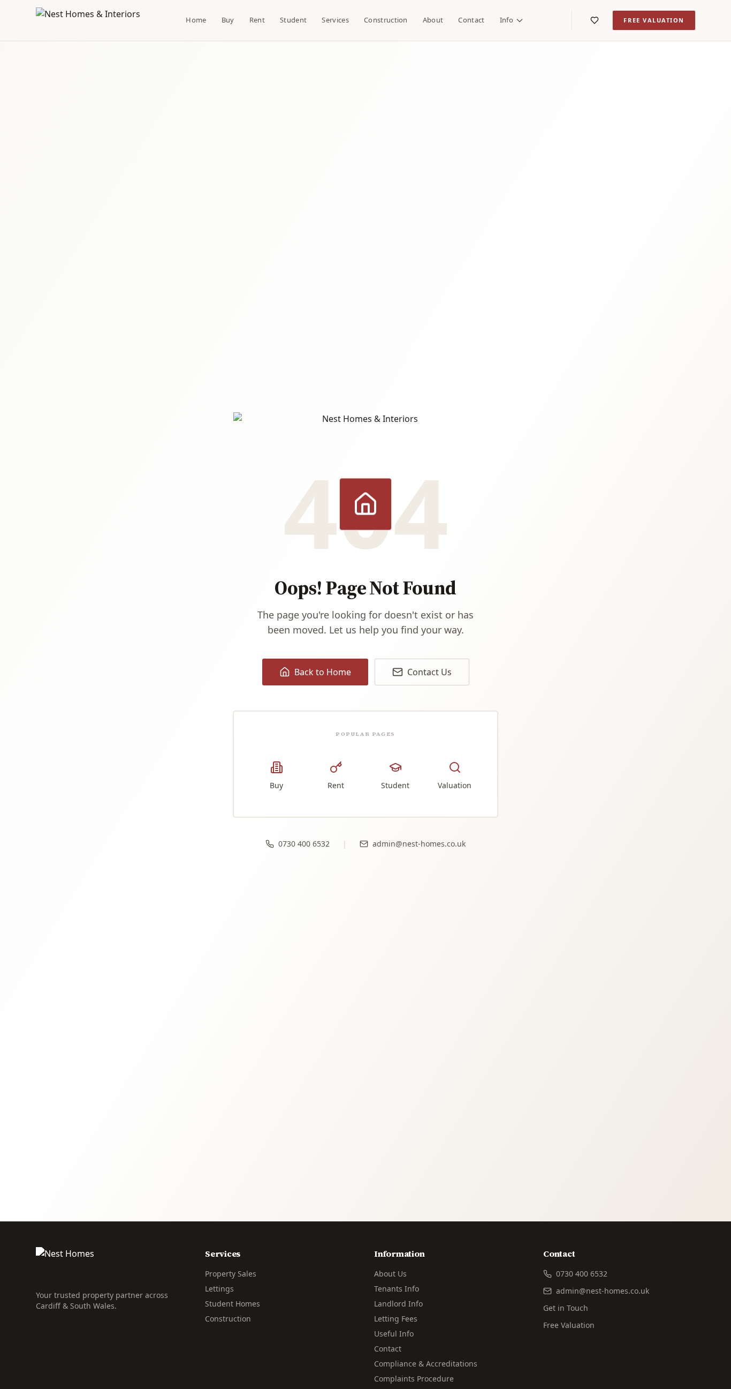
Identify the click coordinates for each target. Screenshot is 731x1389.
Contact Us (429, 672)
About (433, 20)
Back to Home (322, 672)
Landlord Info (398, 1304)
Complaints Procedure (414, 1378)
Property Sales (230, 1274)
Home (196, 20)
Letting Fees (395, 1318)
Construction (386, 20)
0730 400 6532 (304, 844)
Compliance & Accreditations (425, 1363)
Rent (257, 20)
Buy (228, 20)
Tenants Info (396, 1289)
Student (293, 20)
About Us (390, 1274)
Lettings (219, 1289)
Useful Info (394, 1333)
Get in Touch (565, 1308)
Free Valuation (653, 20)
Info (506, 20)
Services (335, 20)
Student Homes (232, 1304)
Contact (471, 20)
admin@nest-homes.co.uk (419, 844)
